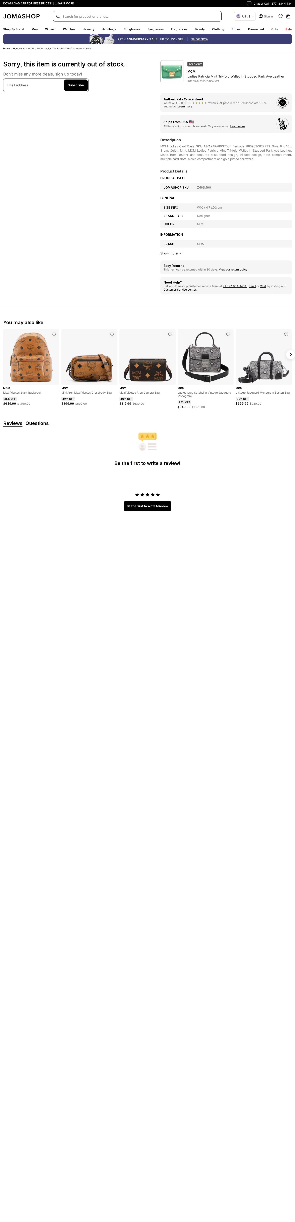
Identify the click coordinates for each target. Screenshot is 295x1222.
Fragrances (179, 29)
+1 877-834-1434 (235, 286)
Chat (263, 286)
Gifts (274, 29)
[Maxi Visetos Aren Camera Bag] (170, 334)
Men (35, 29)
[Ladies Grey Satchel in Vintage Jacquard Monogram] (228, 334)
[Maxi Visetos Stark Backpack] (54, 334)
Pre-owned (256, 29)
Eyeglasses (156, 29)
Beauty (200, 29)
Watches (69, 29)
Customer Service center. (180, 289)
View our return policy (233, 269)
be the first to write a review (147, 506)
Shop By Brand (13, 29)
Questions (37, 423)
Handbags (109, 29)
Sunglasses (132, 29)
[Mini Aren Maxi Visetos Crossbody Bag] (112, 334)
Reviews (12, 423)
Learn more (184, 106)
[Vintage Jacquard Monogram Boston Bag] (286, 334)
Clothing (218, 29)
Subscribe (76, 85)
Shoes (236, 29)
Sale (288, 29)
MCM (31, 48)
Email (252, 286)
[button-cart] (288, 16)
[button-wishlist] (280, 16)
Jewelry (88, 29)
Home (6, 48)
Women (50, 29)
